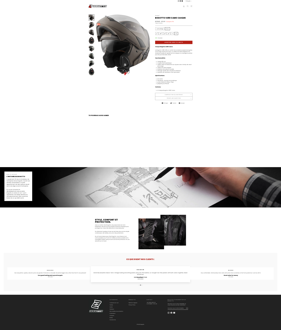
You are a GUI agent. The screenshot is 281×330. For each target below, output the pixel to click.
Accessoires (113, 319)
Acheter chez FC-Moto (174, 42)
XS (176, 33)
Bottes (111, 317)
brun (167, 29)
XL (168, 33)
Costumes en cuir (114, 302)
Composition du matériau (174, 94)
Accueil (157, 15)
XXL (161, 33)
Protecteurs (112, 313)
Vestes (111, 305)
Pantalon (112, 309)
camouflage (160, 29)
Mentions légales (133, 302)
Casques (112, 315)
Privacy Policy (132, 305)
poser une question (174, 98)
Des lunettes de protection (116, 311)
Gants (111, 307)
